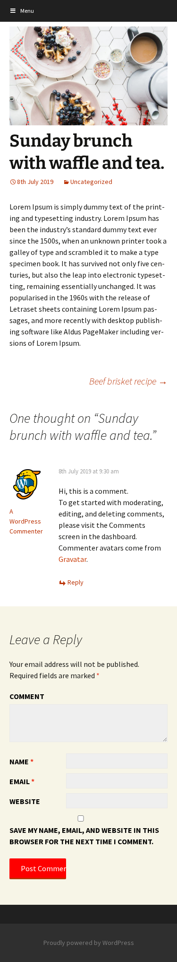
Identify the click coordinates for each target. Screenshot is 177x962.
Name (21, 761)
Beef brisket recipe (128, 381)
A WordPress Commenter (26, 521)
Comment (26, 696)
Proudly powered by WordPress (88, 942)
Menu (27, 10)
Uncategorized (91, 181)
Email (21, 781)
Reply (75, 582)
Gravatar (72, 559)
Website (24, 801)
